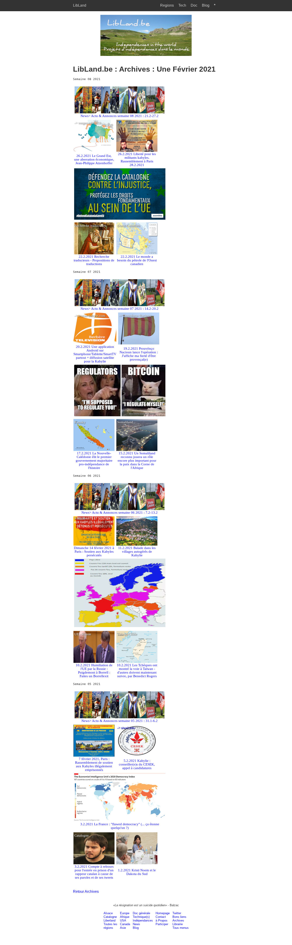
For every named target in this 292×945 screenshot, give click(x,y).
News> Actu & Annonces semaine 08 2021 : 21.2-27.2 (120, 116)
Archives (178, 920)
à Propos (161, 920)
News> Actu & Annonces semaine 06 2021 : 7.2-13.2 (119, 512)
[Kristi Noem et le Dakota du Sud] (136, 850)
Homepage (163, 913)
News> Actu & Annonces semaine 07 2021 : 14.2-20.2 (120, 308)
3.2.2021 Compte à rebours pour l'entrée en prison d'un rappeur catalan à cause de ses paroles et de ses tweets (94, 872)
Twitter (176, 913)
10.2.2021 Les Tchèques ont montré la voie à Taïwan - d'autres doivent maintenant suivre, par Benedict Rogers (137, 670)
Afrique (124, 917)
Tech (182, 5)
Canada (125, 924)
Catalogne (110, 917)
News (136, 924)
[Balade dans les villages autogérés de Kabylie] (136, 533)
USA (123, 920)
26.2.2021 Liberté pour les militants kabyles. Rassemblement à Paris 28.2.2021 (137, 159)
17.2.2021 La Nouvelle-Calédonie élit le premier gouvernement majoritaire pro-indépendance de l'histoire (94, 460)
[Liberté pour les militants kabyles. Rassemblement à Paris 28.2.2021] (136, 137)
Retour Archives (86, 891)
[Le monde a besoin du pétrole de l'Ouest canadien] (136, 240)
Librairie (177, 924)
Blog (205, 5)
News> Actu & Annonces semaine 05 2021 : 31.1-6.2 (119, 721)
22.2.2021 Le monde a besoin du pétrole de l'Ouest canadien (137, 260)
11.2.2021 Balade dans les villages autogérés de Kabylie (137, 551)
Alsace (108, 913)
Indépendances (143, 920)
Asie (123, 927)
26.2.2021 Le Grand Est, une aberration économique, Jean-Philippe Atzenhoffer (94, 159)
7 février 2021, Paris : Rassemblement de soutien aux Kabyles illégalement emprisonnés (94, 764)
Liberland (109, 920)
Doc (194, 5)
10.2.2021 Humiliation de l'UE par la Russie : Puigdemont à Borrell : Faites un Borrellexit (94, 670)
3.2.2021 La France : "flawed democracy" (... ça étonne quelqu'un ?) (119, 826)
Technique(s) (141, 917)
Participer (162, 924)
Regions (167, 5)
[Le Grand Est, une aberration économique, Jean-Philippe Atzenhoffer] (94, 137)
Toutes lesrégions (110, 925)
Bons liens (179, 917)
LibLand (79, 5)
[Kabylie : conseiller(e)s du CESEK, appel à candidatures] (136, 742)
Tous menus (180, 927)
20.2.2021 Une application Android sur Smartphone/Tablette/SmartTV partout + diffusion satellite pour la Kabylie (94, 354)
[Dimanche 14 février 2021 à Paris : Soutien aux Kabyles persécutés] (94, 533)
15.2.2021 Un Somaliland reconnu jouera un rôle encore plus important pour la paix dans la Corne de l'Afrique (137, 460)
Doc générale (141, 913)
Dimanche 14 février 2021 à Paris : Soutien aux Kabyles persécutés (94, 551)
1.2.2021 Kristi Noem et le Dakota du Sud (137, 872)
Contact (161, 917)
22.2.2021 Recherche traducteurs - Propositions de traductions (94, 260)
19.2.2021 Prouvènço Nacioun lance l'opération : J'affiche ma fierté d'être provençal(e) (139, 354)
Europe (124, 913)
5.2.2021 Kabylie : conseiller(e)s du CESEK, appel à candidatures (137, 764)
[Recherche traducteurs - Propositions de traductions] (94, 240)
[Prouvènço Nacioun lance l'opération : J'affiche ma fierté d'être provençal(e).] (138, 330)
